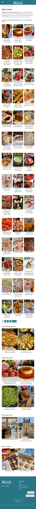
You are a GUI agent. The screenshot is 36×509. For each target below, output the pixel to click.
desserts (20, 16)
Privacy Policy (18, 500)
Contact (30, 492)
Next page (14, 321)
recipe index (23, 20)
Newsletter (29, 495)
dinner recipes (14, 16)
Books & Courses (23, 485)
